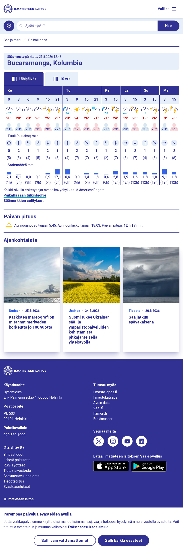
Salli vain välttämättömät (64, 540)
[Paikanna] (9, 26)
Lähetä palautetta (17, 460)
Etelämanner (102, 419)
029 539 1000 (14, 435)
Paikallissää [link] (37, 40)
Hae (168, 26)
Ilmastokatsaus (105, 397)
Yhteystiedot (13, 454)
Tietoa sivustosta (17, 470)
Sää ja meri (12, 40)
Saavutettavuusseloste (22, 476)
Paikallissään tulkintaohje (25, 195)
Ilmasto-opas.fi (105, 392)
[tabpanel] (91, 136)
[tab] (24, 79)
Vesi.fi (98, 408)
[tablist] (91, 78)
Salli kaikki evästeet (123, 540)
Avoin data (101, 403)
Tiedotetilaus (14, 481)
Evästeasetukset (17, 487)
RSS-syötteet (14, 465)
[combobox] (90, 26)
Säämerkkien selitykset (24, 201)
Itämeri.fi (100, 413)
